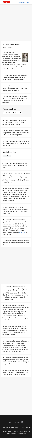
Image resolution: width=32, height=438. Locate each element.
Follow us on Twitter (15, 422)
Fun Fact (12, 113)
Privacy (22, 427)
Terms (17, 427)
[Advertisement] (16, 22)
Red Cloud (7, 156)
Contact (27, 427)
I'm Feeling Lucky (24, 2)
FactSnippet (6, 427)
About (12, 427)
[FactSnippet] (6, 2)
